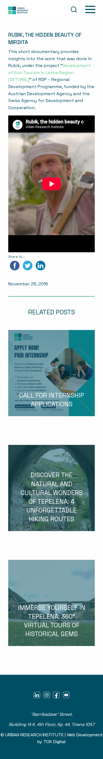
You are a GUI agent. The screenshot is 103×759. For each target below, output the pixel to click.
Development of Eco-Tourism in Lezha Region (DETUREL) (49, 72)
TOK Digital (54, 741)
